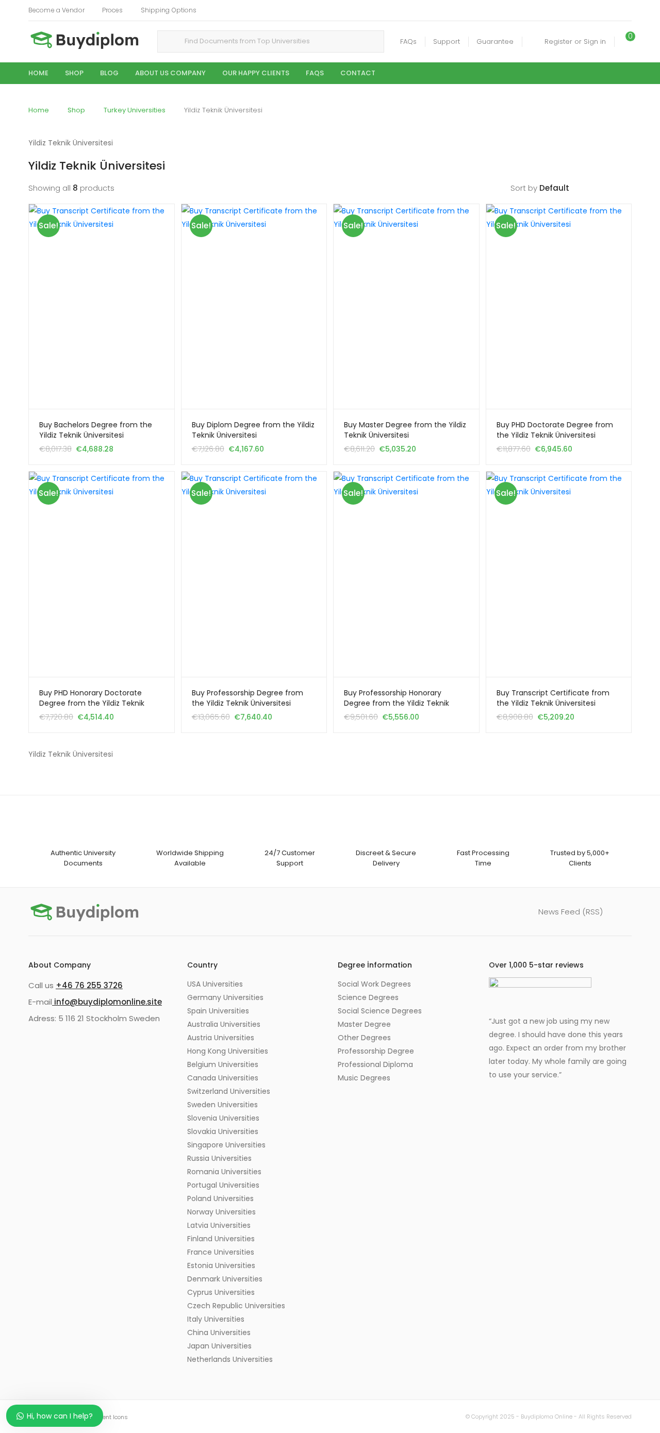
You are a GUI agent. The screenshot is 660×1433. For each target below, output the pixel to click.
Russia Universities (219, 1158)
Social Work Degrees (374, 984)
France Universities (220, 1252)
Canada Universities (222, 1078)
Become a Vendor (56, 10)
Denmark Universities (224, 1279)
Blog (109, 73)
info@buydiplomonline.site (107, 1001)
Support (446, 41)
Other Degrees (364, 1037)
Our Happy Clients (255, 73)
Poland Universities (220, 1198)
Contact (357, 73)
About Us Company (170, 73)
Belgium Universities (222, 1064)
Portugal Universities (223, 1185)
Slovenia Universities (223, 1118)
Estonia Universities (221, 1265)
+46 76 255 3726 (89, 985)
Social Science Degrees (380, 1011)
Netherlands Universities (230, 1359)
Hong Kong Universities (227, 1051)
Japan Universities (219, 1346)
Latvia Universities (219, 1225)
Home (38, 73)
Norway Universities (221, 1212)
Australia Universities (223, 1024)
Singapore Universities (226, 1145)
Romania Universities (224, 1172)
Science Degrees (368, 997)
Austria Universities (220, 1037)
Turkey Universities (135, 110)
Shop (74, 73)
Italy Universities (215, 1319)
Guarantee (495, 41)
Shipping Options (169, 10)
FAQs (408, 41)
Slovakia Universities (222, 1131)
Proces (112, 10)
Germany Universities (225, 997)
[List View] (627, 188)
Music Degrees (364, 1078)
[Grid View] (611, 188)
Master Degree (364, 1024)
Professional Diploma (375, 1064)
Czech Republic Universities (236, 1306)
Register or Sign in (575, 41)
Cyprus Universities (221, 1292)
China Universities (219, 1332)
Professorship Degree (376, 1051)
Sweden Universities (222, 1104)
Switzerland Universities (228, 1091)
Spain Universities (218, 1011)
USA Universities (215, 984)
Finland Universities (221, 1239)
